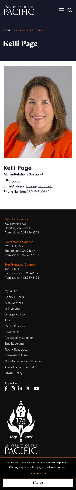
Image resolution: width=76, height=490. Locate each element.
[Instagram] (14, 388)
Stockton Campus (16, 219)
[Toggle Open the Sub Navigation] (60, 10)
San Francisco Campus (20, 264)
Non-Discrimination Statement (24, 361)
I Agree (38, 482)
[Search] (70, 10)
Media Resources (16, 326)
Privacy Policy (13, 373)
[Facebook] (7, 388)
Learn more (36, 473)
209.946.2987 (38, 191)
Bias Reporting (14, 343)
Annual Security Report (19, 367)
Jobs (8, 320)
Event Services (14, 303)
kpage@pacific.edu (39, 186)
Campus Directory (28, 30)
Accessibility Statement (19, 337)
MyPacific (11, 291)
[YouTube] (38, 388)
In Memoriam (13, 308)
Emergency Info (15, 314)
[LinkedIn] (21, 388)
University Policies (16, 355)
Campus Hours (14, 297)
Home (7, 30)
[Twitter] (29, 388)
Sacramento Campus (19, 242)
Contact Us (12, 332)
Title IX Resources (16, 349)
